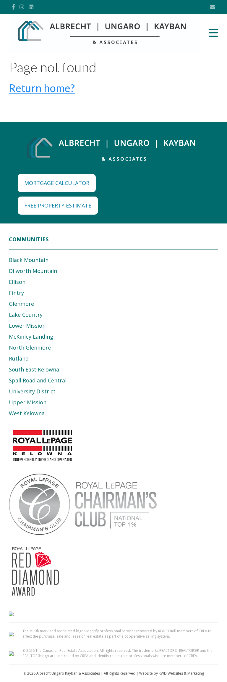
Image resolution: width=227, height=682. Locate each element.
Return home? (42, 87)
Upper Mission (27, 402)
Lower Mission (27, 325)
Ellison (17, 281)
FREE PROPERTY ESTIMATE (57, 205)
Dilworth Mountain (33, 270)
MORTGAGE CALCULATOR (56, 182)
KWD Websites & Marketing (181, 673)
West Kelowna (27, 413)
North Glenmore (30, 347)
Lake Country (26, 314)
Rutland (19, 358)
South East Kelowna (34, 369)
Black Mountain (28, 259)
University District (32, 391)
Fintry (16, 292)
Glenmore (21, 303)
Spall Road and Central (38, 380)
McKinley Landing (31, 336)
